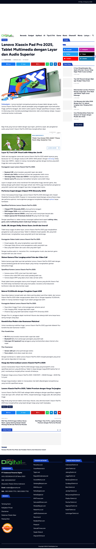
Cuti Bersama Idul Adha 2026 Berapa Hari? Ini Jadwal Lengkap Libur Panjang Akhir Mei (83, 104)
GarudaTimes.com (39, 528)
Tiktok (84, 54)
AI (44, 35)
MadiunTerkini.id (71, 498)
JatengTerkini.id (71, 472)
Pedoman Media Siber (9, 515)
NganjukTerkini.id (71, 506)
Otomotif (72, 35)
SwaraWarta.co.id (39, 480)
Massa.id (36, 524)
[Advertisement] (48, 18)
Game (59, 35)
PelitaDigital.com (39, 491)
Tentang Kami (6, 504)
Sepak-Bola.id (38, 532)
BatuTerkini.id (70, 487)
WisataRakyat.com (39, 506)
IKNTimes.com (38, 498)
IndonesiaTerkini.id (72, 465)
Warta (80, 35)
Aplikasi (39, 35)
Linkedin (84, 58)
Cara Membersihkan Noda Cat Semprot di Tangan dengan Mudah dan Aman (83, 115)
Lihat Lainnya (78, 124)
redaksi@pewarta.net (13, 487)
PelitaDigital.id (38, 495)
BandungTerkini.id (71, 480)
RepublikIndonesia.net (40, 476)
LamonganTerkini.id (72, 513)
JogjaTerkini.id (70, 476)
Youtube (68, 58)
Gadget (31, 35)
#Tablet (10, 406)
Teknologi (4, 39)
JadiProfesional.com (40, 513)
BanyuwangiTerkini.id (73, 495)
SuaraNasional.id (38, 468)
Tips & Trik (51, 35)
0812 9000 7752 (23, 491)
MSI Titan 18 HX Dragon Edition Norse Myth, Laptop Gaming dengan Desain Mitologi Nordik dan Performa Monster (14, 422)
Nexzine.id (36, 517)
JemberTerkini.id (71, 491)
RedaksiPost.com (39, 521)
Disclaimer (5, 511)
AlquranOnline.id (39, 536)
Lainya (86, 35)
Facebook (68, 49)
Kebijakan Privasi (7, 508)
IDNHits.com (37, 487)
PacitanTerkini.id (71, 502)
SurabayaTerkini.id (72, 483)
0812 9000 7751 (10, 491)
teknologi (51, 159)
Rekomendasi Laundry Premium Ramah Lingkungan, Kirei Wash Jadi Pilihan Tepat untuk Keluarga (84, 92)
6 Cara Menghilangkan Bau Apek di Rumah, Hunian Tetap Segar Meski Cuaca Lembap (83, 70)
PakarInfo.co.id (38, 510)
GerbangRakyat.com (40, 483)
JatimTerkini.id (70, 468)
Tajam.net (36, 472)
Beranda (23, 35)
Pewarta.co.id (37, 465)
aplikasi (51, 199)
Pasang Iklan (6, 519)
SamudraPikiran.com (40, 502)
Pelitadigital (6, 104)
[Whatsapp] (47, 64)
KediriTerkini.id (70, 510)
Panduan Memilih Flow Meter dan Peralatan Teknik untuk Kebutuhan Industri (24, 449)
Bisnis (65, 35)
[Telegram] (51, 64)
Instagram (85, 49)
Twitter (68, 54)
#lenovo (4, 406)
